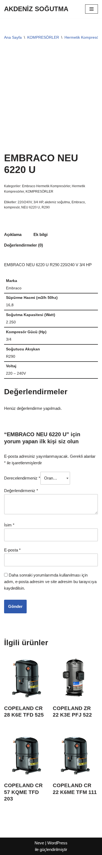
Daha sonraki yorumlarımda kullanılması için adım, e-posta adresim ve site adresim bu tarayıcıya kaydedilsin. (50, 581)
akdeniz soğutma (57, 202)
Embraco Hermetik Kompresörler (46, 186)
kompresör (12, 207)
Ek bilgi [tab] (40, 234)
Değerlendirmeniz (21, 490)
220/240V (25, 202)
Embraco (78, 202)
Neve (39, 843)
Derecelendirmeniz (22, 478)
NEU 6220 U (30, 207)
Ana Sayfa (13, 37)
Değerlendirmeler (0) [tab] (23, 245)
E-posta (12, 550)
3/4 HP (38, 202)
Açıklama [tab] (12, 234)
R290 (46, 207)
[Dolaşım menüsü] (91, 9)
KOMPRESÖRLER (43, 37)
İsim (9, 525)
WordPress (57, 843)
